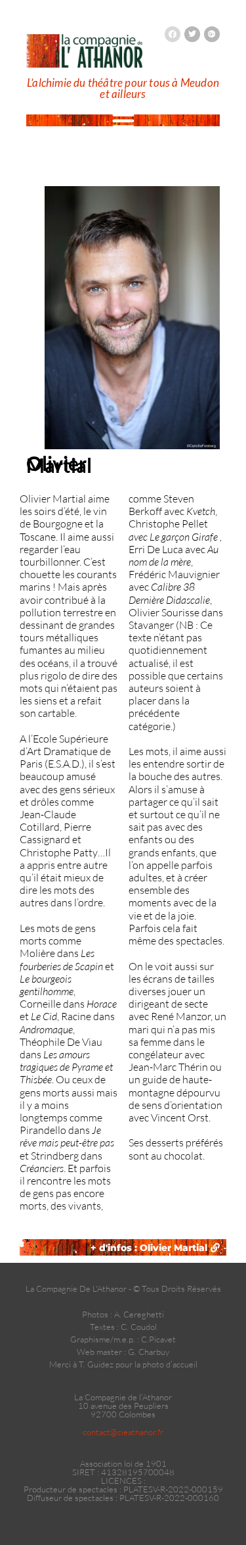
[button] (123, 120)
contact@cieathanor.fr (123, 1432)
